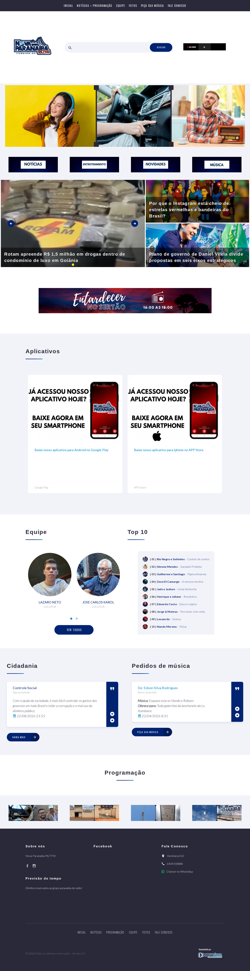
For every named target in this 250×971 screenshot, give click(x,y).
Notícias (83, 6)
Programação (102, 6)
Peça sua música (152, 6)
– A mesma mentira (180, 581)
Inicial (68, 6)
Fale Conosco (177, 6)
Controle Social (25, 688)
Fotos (133, 6)
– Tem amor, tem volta (181, 611)
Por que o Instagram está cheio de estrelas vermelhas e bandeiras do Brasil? (189, 210)
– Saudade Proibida (179, 566)
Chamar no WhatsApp (179, 871)
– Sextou (169, 619)
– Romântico (177, 596)
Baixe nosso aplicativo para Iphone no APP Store (169, 450)
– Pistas (172, 626)
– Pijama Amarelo (181, 574)
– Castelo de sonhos (183, 559)
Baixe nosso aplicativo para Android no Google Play (72, 450)
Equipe (120, 6)
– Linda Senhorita (177, 589)
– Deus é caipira (177, 604)
